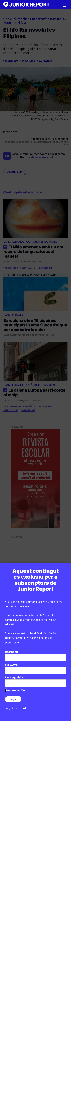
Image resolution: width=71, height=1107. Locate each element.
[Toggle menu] (65, 5)
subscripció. (12, 642)
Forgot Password (15, 708)
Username (11, 652)
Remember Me (15, 690)
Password (11, 664)
